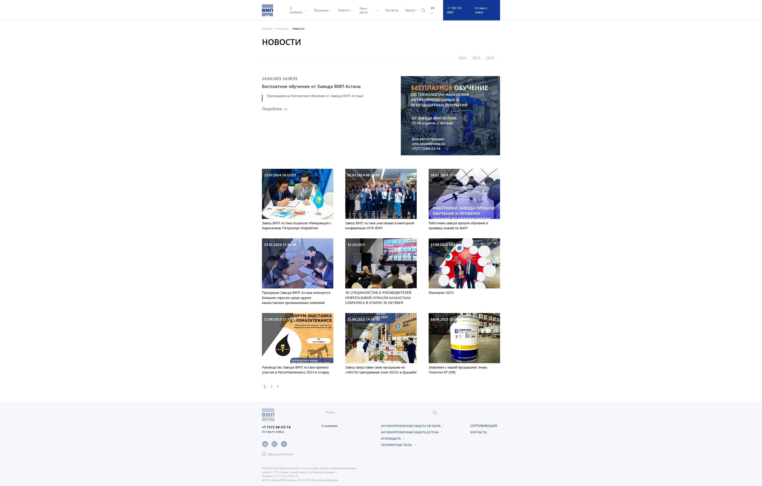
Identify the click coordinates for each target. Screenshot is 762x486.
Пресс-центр (364, 10)
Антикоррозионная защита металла (411, 426)
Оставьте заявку (481, 10)
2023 (476, 57)
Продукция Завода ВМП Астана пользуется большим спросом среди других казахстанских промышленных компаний (296, 297)
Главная (267, 29)
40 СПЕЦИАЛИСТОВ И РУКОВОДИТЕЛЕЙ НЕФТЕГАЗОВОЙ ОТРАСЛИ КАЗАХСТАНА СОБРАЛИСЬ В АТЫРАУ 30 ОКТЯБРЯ (378, 297)
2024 (462, 57)
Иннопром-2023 (441, 292)
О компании (296, 10)
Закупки (410, 10)
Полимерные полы (396, 445)
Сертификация (483, 425)
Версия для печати (280, 454)
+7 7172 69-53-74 (276, 427)
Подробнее (272, 108)
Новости (282, 29)
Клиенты (344, 10)
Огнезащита (391, 438)
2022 (490, 57)
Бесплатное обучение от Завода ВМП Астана (311, 86)
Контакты (391, 10)
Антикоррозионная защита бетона (409, 432)
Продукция (321, 10)
